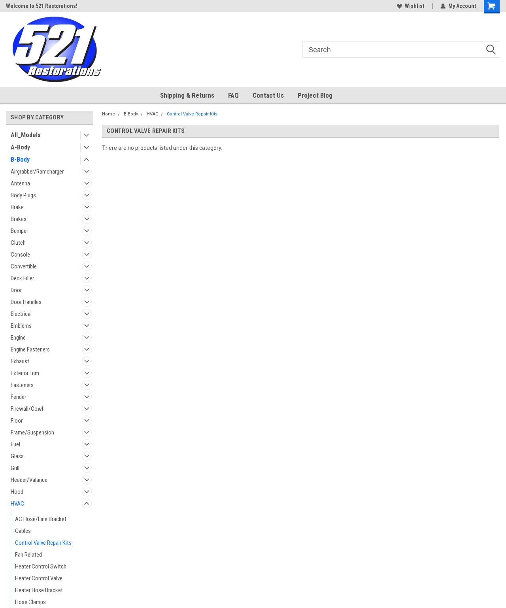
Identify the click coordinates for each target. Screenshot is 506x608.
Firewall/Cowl (27, 408)
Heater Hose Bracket (39, 590)
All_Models (26, 135)
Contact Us (268, 95)
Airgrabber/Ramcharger (37, 171)
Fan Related (28, 554)
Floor (17, 420)
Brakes (18, 219)
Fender (18, 396)
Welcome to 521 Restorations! (41, 6)
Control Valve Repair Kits (43, 542)
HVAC (17, 503)
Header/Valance (29, 479)
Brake (17, 207)
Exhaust (20, 361)
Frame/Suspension (32, 432)
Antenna (20, 183)
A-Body (20, 147)
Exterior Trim (25, 373)
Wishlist (414, 6)
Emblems (21, 325)
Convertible (24, 266)
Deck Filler (22, 278)
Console (20, 254)
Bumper (19, 230)
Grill (15, 468)
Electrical (21, 313)
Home (108, 114)
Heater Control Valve (38, 578)
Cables (23, 530)
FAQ (233, 95)
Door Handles (26, 302)
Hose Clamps (30, 602)
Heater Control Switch (40, 566)
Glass (17, 456)
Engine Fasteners (30, 349)
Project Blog (315, 95)
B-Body (20, 159)
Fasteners (22, 385)
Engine (18, 337)
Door (16, 290)
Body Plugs (23, 195)
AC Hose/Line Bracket (40, 519)
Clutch (18, 242)
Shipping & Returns (187, 95)
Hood (17, 491)
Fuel (15, 444)
